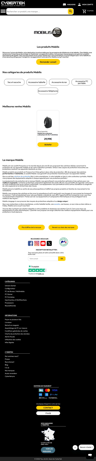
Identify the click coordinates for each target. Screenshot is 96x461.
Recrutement (9, 362)
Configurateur (10, 288)
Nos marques (9, 370)
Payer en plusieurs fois (13, 319)
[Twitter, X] (49, 243)
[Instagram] (36, 243)
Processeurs (9, 303)
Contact (48, 407)
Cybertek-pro (10, 376)
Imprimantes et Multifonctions (16, 300)
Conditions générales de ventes (16, 331)
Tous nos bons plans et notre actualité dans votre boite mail (46, 253)
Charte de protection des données (17, 334)
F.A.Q (7, 368)
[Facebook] (30, 243)
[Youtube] (43, 243)
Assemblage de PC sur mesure (16, 328)
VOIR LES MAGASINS (48, 450)
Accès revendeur (11, 373)
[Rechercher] (70, 11)
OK (62, 259)
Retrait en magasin (12, 325)
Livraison (8, 322)
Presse (7, 359)
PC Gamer (8, 294)
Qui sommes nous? (11, 356)
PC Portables (9, 297)
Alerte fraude (10, 337)
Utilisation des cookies (13, 339)
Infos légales (9, 342)
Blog (6, 365)
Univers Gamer (10, 286)
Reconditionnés (10, 306)
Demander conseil (48, 62)
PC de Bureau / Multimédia (14, 291)
